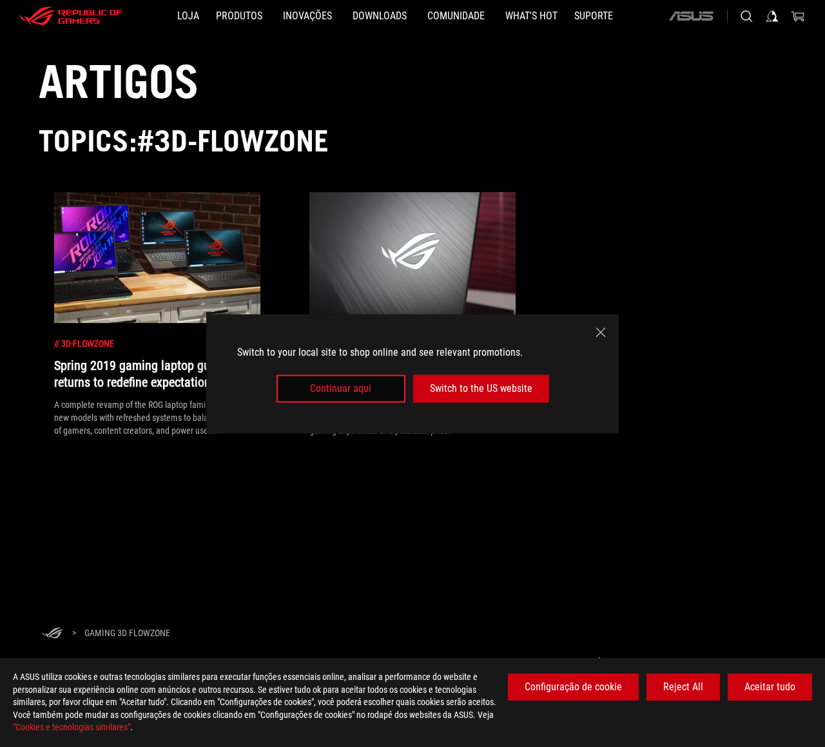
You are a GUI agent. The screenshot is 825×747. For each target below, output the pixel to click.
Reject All (683, 687)
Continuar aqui (340, 388)
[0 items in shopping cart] (798, 16)
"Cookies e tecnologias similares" (71, 727)
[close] (600, 332)
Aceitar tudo (769, 687)
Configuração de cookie (573, 687)
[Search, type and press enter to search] (746, 16)
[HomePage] (52, 634)
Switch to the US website (481, 388)
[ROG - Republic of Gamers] (70, 16)
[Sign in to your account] (772, 16)
